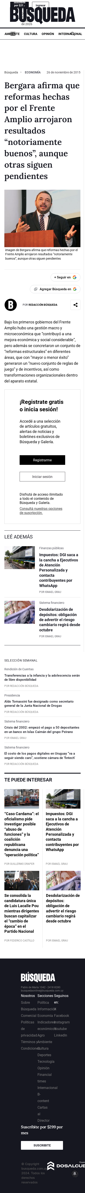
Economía (33, 72)
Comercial (28, 1016)
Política (43, 1002)
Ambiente (12, 34)
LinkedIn (60, 1035)
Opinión (48, 34)
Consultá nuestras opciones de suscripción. (41, 511)
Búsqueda (11, 72)
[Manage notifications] (74, 1173)
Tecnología (45, 1061)
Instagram (62, 1022)
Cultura (30, 34)
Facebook (61, 1016)
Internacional (70, 34)
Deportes (44, 1055)
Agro (41, 1035)
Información (46, 1009)
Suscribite (42, 1145)
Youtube (60, 1029)
